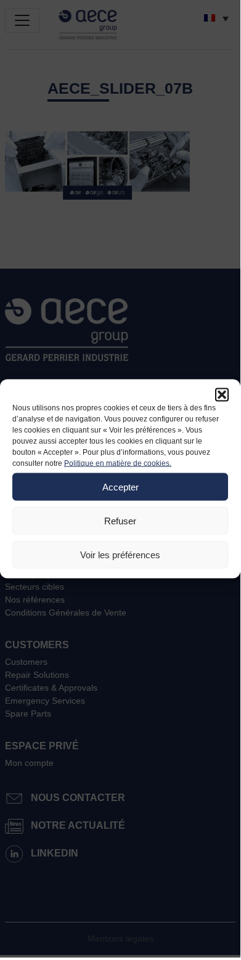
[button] (222, 395)
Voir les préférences (120, 554)
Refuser (120, 520)
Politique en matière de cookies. (117, 463)
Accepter (120, 486)
